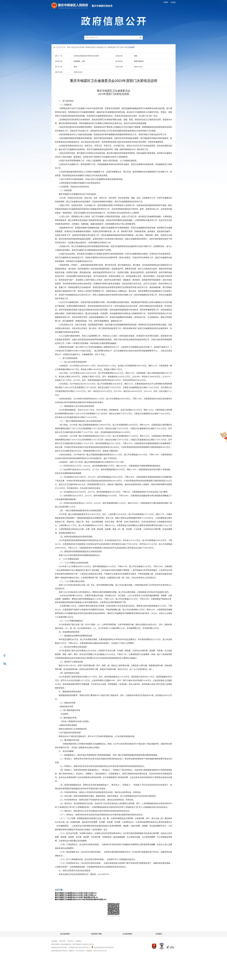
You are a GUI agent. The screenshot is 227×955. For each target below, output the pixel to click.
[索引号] (58, 56)
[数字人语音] (4, 655)
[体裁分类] (58, 61)
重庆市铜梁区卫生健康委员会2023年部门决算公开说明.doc (76, 893)
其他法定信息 (90, 47)
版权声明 (62, 941)
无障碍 (165, 2)
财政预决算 (112, 47)
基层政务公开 (101, 47)
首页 (68, 47)
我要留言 (79, 941)
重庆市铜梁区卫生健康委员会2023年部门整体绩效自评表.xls (76, 897)
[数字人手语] (4, 663)
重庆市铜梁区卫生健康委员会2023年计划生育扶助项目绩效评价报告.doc (80, 899)
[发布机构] (119, 61)
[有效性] (58, 67)
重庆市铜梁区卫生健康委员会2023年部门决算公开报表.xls (75, 895)
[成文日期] (119, 67)
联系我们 (70, 941)
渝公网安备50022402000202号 (104, 947)
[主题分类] (119, 56)
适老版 (173, 2)
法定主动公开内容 (78, 47)
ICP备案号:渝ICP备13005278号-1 (79, 947)
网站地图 (54, 941)
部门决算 (120, 47)
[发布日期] (58, 72)
